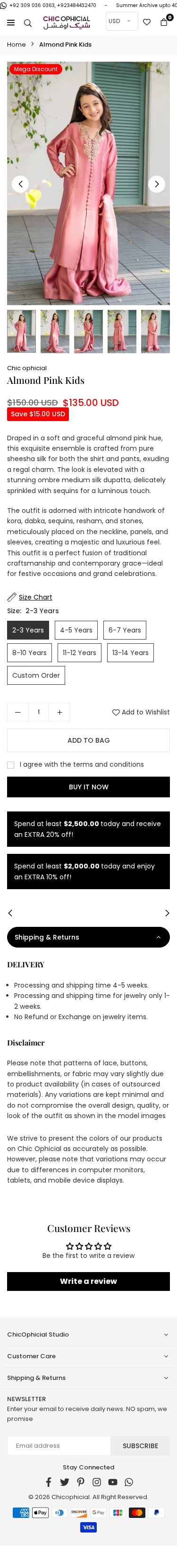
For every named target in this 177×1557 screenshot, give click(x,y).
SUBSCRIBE (140, 1446)
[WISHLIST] (146, 22)
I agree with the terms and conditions (81, 764)
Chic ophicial (27, 368)
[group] (88, 184)
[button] (163, 22)
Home (16, 44)
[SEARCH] (27, 22)
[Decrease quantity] (18, 712)
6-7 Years (125, 630)
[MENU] (10, 22)
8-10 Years (29, 652)
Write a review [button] (88, 1281)
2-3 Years (28, 630)
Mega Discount (36, 69)
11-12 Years (79, 652)
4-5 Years (76, 630)
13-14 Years (130, 652)
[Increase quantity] (59, 712)
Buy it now (89, 787)
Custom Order (36, 675)
